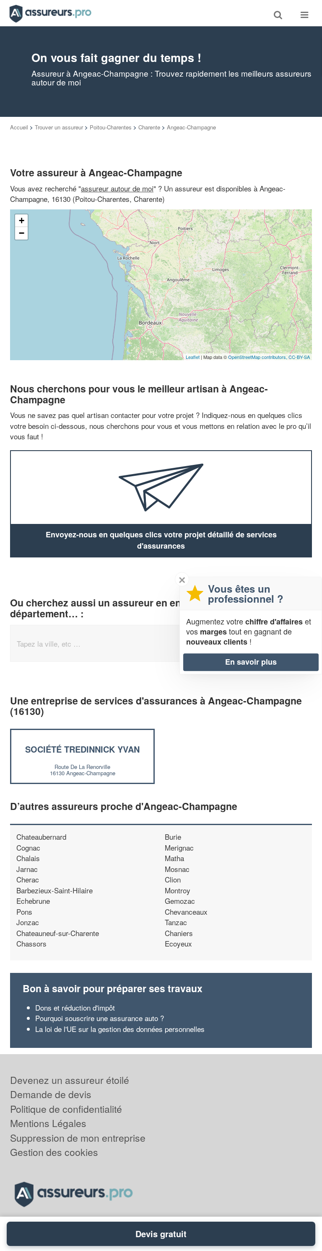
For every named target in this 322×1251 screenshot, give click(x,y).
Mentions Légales (48, 1123)
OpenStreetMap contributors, (258, 356)
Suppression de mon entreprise (77, 1138)
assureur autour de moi (117, 188)
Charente (149, 127)
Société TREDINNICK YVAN (82, 749)
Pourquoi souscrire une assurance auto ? (99, 1018)
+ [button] (21, 220)
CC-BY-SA (299, 356)
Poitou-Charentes (111, 127)
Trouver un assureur (59, 127)
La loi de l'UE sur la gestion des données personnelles (120, 1029)
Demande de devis (50, 1094)
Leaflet (193, 356)
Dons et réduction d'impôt (75, 1007)
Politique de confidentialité (66, 1109)
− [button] (21, 233)
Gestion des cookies (54, 1152)
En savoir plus (251, 661)
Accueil (19, 127)
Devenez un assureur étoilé (69, 1080)
